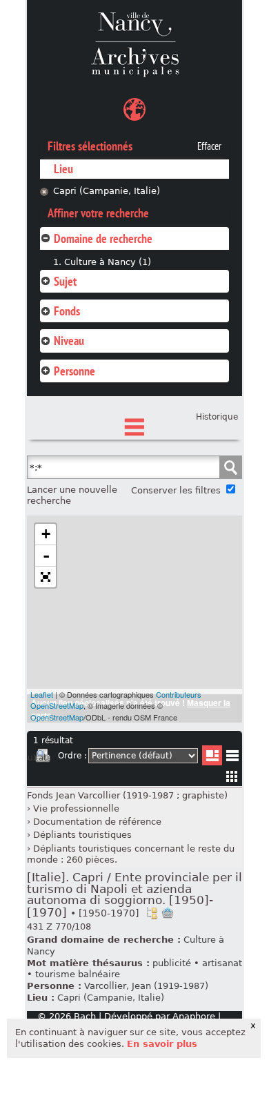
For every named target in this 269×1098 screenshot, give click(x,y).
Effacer (209, 146)
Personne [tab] (74, 371)
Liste (212, 755)
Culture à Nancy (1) (107, 262)
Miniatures (232, 776)
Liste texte (232, 758)
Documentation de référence (97, 821)
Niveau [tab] (69, 341)
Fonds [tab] (67, 311)
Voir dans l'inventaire (152, 913)
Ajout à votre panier (167, 913)
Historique (217, 417)
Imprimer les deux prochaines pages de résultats (42, 758)
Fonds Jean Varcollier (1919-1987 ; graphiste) (127, 795)
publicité (171, 963)
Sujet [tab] (65, 281)
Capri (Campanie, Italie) (106, 191)
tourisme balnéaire (77, 974)
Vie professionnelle (76, 808)
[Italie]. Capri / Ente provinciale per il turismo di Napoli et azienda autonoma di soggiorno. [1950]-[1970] (134, 895)
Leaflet (41, 694)
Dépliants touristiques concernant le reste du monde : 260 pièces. (131, 854)
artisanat (222, 963)
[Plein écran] (45, 577)
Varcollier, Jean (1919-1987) (146, 986)
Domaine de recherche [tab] (103, 238)
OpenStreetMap (56, 717)
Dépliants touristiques (82, 835)
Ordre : (72, 756)
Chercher (230, 467)
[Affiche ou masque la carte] (134, 111)
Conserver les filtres (176, 490)
